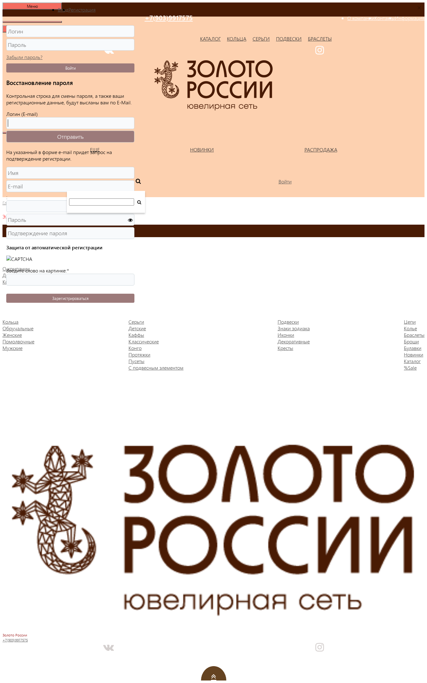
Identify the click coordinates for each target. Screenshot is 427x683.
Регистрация (82, 9)
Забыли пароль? (24, 57)
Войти (70, 68)
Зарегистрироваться (70, 298)
